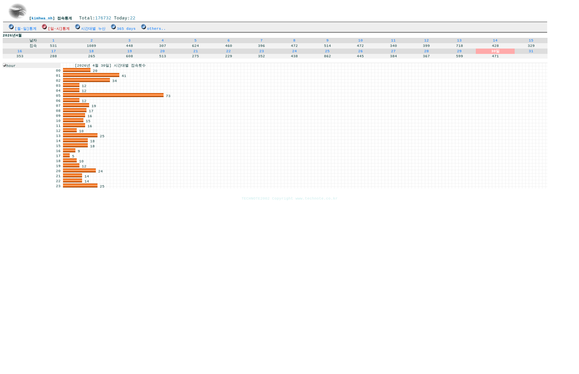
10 (360, 41)
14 (495, 41)
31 (531, 51)
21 (195, 51)
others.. (156, 29)
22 (228, 51)
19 (129, 51)
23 (261, 51)
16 (19, 51)
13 (459, 41)
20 (162, 51)
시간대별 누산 (93, 29)
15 (531, 41)
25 (327, 51)
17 (53, 51)
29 (459, 51)
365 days (126, 29)
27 (393, 51)
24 (294, 51)
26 (360, 51)
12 (426, 41)
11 (393, 41)
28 (426, 51)
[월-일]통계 (26, 29)
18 (91, 51)
